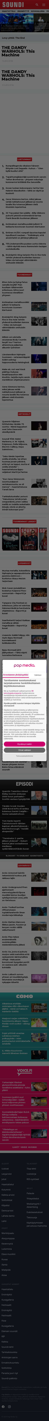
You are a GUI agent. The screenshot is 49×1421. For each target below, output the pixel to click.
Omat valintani (24, 750)
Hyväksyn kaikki (24, 744)
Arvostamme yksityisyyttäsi (15, 675)
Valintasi (37, 675)
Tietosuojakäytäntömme (24, 756)
